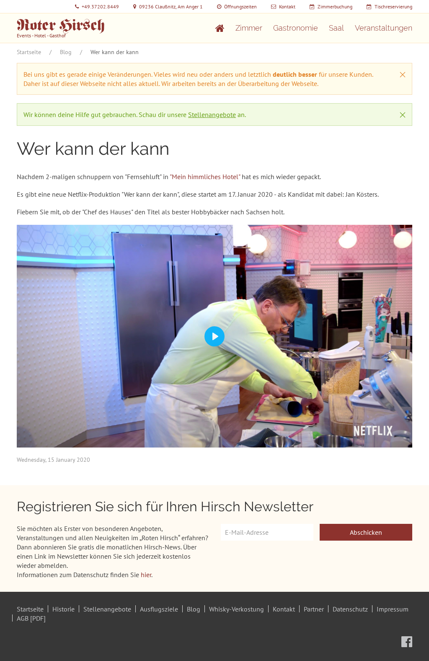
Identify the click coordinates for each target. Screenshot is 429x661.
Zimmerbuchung (335, 6)
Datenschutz (350, 609)
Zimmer (248, 27)
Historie (63, 609)
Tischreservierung (393, 6)
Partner (314, 609)
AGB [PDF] (31, 618)
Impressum (392, 609)
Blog (66, 52)
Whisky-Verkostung (236, 609)
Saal (336, 27)
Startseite (29, 52)
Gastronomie (295, 27)
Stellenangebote (212, 114)
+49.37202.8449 (100, 6)
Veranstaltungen (383, 27)
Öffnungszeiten (240, 6)
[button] (403, 75)
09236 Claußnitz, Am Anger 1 (171, 6)
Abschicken (366, 532)
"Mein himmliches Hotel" (205, 176)
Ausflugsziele (159, 609)
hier (146, 574)
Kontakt (287, 6)
